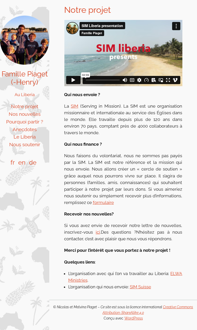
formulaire (103, 202)
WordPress (133, 318)
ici (98, 232)
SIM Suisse (140, 286)
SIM (74, 106)
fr (13, 162)
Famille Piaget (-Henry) (25, 78)
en (21, 162)
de (32, 162)
